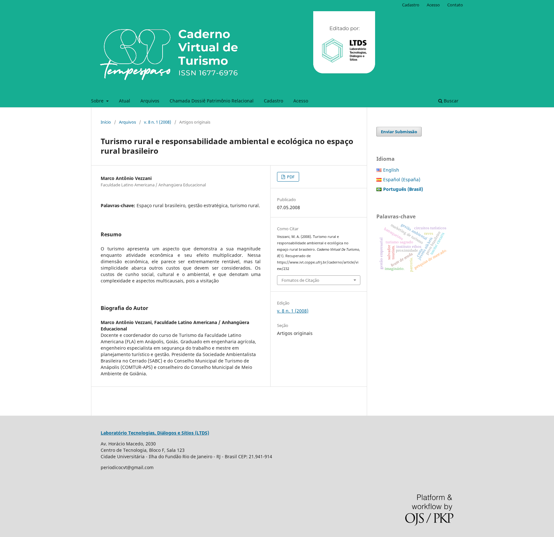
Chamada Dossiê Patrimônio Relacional (212, 101)
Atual (124, 101)
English (391, 170)
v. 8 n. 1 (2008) (157, 122)
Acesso (300, 101)
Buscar (450, 101)
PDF (290, 177)
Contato (455, 5)
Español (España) (401, 179)
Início (106, 122)
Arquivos (149, 101)
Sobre (98, 101)
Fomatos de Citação (300, 280)
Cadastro (273, 101)
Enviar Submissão (399, 131)
